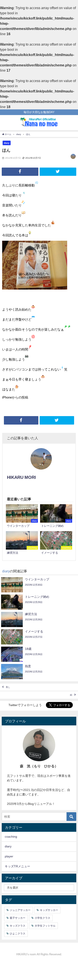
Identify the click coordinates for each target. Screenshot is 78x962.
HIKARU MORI (21, 477)
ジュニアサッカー (20, 910)
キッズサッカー (49, 910)
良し (8, 687)
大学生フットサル (45, 925)
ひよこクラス (17, 933)
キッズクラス (17, 925)
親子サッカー (17, 918)
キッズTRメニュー (17, 866)
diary (6, 143)
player (9, 856)
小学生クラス (42, 918)
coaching (11, 836)
